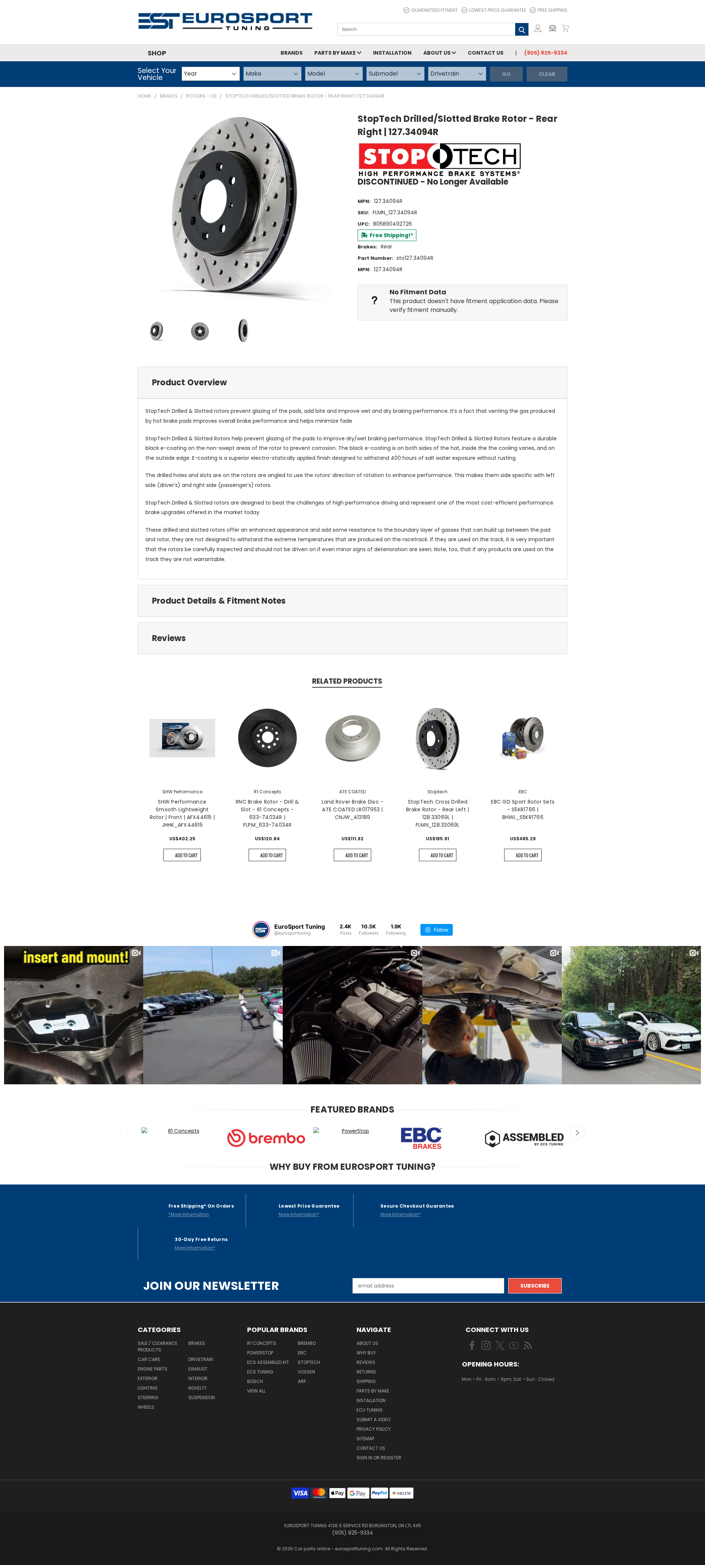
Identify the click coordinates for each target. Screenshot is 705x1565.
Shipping (366, 1381)
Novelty (197, 1388)
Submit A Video (373, 1419)
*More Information (189, 1214)
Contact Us (485, 53)
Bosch (255, 1381)
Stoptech (309, 1362)
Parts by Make (335, 53)
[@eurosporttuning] (261, 929)
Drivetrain (200, 1359)
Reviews (366, 1362)
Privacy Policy (374, 1429)
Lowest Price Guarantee (497, 10)
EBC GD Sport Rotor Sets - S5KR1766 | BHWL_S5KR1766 (522, 809)
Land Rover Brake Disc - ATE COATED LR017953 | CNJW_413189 (353, 809)
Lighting (148, 1388)
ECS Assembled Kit (268, 1362)
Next (577, 1132)
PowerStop (260, 1353)
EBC (302, 1353)
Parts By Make (373, 1391)
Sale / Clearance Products (157, 1346)
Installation (392, 53)
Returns (366, 1372)
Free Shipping (552, 10)
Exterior (148, 1378)
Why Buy (366, 1353)
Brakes (196, 1343)
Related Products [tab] (347, 681)
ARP (302, 1381)
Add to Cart (186, 855)
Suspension (201, 1397)
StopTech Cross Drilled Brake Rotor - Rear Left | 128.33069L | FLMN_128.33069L (437, 813)
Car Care (149, 1359)
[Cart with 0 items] (565, 28)
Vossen (306, 1372)
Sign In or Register (379, 1458)
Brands (292, 53)
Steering (148, 1397)
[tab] (352, 382)
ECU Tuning (370, 1410)
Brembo (307, 1343)
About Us (437, 53)
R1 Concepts (261, 1343)
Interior (197, 1378)
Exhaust (197, 1369)
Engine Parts (152, 1369)
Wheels (146, 1407)
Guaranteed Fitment (434, 10)
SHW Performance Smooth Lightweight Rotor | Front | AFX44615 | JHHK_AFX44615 (182, 813)
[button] (554, 28)
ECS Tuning (260, 1372)
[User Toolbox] (538, 28)
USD (487, 1401)
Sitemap (365, 1438)
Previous (127, 1132)
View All (256, 1391)
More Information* (299, 1214)
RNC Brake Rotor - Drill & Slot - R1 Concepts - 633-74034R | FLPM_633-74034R (267, 813)
